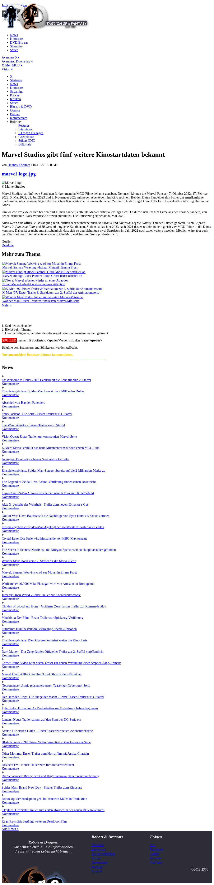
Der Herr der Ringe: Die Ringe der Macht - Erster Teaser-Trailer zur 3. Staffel (53, 697)
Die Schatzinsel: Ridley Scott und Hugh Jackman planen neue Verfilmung (50, 776)
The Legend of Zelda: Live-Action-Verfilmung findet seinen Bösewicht (49, 482)
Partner (97, 858)
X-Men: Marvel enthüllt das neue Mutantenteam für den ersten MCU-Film (50, 448)
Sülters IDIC (26, 140)
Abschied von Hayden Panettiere (23, 402)
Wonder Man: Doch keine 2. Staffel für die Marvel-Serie (39, 561)
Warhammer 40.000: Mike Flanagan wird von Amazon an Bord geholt (48, 583)
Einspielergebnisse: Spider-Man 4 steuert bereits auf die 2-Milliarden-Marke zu (53, 470)
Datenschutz (100, 862)
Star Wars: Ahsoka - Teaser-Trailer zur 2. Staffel (33, 425)
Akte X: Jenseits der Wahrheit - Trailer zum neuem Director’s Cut (45, 504)
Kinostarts (16, 38)
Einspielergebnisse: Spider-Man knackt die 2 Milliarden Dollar (43, 391)
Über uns (98, 845)
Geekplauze (26, 137)
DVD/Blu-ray (19, 42)
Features (23, 125)
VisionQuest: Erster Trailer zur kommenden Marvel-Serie (39, 436)
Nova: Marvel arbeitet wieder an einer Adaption (33, 284)
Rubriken (16, 121)
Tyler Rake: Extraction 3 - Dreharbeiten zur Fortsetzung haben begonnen (50, 708)
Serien (14, 50)
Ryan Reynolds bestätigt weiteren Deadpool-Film (34, 821)
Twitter (154, 854)
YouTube (156, 862)
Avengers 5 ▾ (10, 57)
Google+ (156, 858)
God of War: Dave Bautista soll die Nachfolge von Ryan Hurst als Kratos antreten (56, 516)
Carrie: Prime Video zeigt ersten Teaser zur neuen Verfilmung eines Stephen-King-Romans (61, 663)
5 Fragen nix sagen (30, 133)
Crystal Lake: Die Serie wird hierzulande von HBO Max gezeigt (44, 538)
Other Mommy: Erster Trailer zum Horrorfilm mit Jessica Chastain (45, 753)
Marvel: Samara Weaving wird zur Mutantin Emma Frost (39, 267)
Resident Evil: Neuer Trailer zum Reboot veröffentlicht (38, 765)
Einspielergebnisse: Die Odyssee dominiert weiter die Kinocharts (44, 640)
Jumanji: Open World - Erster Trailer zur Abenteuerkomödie (41, 595)
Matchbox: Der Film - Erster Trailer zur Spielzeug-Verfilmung (42, 617)
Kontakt (97, 871)
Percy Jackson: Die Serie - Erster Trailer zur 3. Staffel (37, 414)
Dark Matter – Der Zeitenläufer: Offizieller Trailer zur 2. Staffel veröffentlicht (52, 651)
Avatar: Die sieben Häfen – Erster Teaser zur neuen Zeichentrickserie (47, 731)
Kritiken (15, 99)
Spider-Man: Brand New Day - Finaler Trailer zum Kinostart (42, 787)
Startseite (16, 80)
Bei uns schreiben (103, 854)
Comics (15, 110)
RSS (152, 845)
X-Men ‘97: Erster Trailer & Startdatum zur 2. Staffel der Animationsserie (50, 292)
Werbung (97, 867)
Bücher (15, 114)
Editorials (24, 144)
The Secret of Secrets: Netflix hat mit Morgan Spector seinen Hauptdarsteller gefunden (59, 550)
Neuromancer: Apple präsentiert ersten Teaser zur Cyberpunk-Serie (46, 685)
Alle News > (10, 829)
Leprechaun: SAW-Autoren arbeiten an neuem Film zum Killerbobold (48, 493)
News (14, 35)
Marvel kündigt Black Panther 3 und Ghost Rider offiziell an (42, 276)
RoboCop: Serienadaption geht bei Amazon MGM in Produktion (44, 799)
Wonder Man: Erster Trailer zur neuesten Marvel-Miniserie (40, 301)
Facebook (156, 849)
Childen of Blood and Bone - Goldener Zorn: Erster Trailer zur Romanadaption (54, 606)
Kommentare (18, 118)
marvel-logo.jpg (19, 173)
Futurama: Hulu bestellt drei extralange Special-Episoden (39, 629)
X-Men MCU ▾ (12, 65)
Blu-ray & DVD (21, 106)
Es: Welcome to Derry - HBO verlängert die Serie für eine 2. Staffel (46, 380)
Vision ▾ (7, 69)
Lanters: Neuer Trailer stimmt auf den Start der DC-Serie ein (41, 719)
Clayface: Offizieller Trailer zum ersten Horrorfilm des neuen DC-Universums (53, 810)
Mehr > (6, 305)
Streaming (16, 46)
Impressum (99, 849)
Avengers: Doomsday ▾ (17, 61)
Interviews (25, 129)
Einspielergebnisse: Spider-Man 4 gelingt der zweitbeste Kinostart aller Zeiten (53, 527)
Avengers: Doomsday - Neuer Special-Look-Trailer (35, 459)
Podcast (15, 95)
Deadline (8, 245)
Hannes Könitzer (19, 165)
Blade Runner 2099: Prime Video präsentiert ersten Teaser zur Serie (46, 742)
